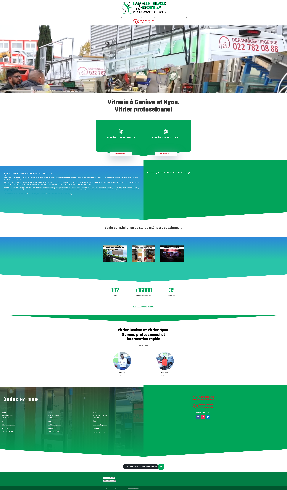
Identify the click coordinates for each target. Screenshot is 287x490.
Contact (181, 17)
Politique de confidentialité (109, 477)
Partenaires (174, 17)
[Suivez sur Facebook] (198, 417)
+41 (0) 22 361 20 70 (99, 432)
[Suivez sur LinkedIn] (208, 417)
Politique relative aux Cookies (110, 480)
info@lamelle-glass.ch (8, 425)
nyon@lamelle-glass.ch (100, 425)
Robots (166, 17)
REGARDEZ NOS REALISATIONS (143, 307)
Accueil (102, 17)
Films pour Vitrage (151, 17)
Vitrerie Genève (109, 17)
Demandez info (121, 154)
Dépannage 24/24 (129, 17)
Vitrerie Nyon (120, 17)
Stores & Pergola (139, 17)
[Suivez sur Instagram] (203, 417)
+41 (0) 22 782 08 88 (8, 432)
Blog (185, 17)
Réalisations (160, 17)
